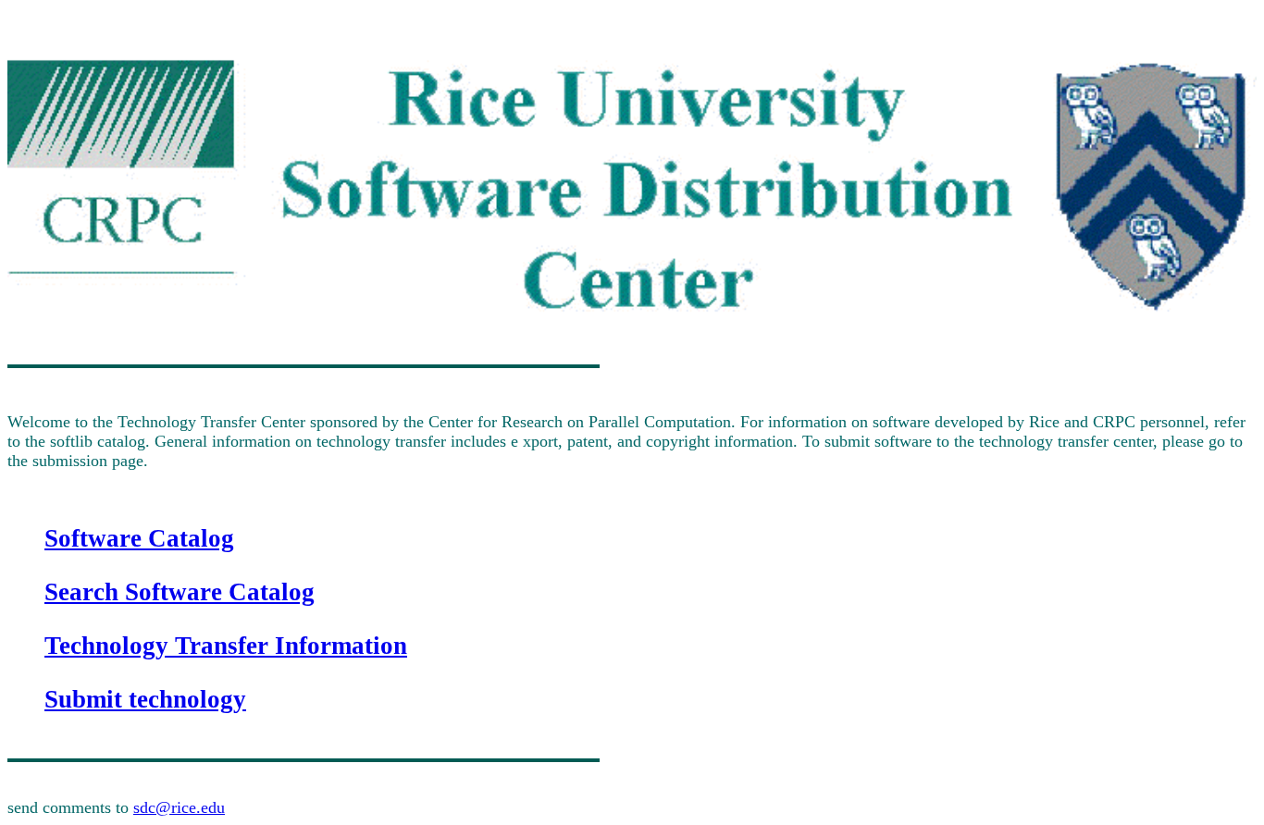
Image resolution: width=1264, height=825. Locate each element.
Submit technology (145, 699)
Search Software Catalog (179, 592)
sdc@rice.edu (179, 807)
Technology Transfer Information (225, 645)
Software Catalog (139, 538)
